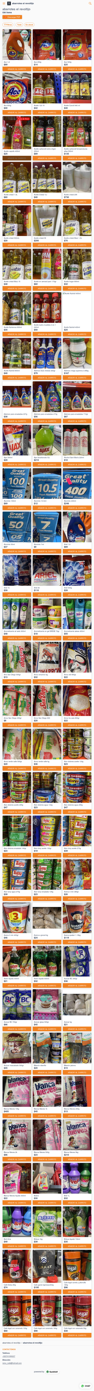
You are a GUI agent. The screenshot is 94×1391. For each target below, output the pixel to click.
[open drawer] (3, 3)
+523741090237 (8, 1356)
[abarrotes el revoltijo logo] (9, 3)
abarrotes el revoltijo (23, 3)
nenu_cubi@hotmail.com (12, 1363)
